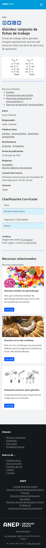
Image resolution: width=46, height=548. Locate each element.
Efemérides (11, 440)
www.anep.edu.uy (23, 531)
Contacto (10, 472)
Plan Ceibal (11, 443)
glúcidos (6, 133)
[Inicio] (20, 4)
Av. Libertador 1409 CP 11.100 (17, 536)
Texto (5, 189)
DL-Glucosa (26, 239)
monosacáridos (19, 133)
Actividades (7, 164)
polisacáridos (8, 136)
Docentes (6, 146)
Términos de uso (14, 466)
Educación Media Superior (14, 211)
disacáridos (33, 133)
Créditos (10, 469)
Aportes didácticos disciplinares (17, 167)
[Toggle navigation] (41, 4)
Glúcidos (10, 92)
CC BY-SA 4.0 (30, 242)
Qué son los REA (14, 463)
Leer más (9, 309)
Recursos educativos (16, 437)
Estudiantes (18, 146)
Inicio (4, 17)
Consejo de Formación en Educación (25, 508)
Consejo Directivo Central (25, 486)
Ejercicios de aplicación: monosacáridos (24, 104)
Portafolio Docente (15, 446)
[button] (23, 67)
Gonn (11, 242)
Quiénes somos (13, 460)
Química (7, 225)
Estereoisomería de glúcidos (19, 95)
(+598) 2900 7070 (33, 543)
